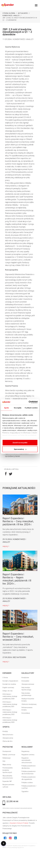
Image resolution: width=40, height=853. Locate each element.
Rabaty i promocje (9, 755)
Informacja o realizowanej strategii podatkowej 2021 (10, 704)
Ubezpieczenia (8, 738)
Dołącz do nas (8, 691)
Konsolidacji (26, 713)
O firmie (5, 677)
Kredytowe (25, 677)
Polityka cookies (27, 782)
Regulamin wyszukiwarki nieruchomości (27, 760)
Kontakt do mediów (9, 684)
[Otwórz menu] (36, 5)
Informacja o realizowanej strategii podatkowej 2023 (10, 720)
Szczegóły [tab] (17, 408)
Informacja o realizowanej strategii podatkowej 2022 (10, 712)
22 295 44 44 (12, 801)
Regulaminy (25, 751)
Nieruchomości (8, 735)
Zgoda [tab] (6, 408)
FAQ (4, 761)
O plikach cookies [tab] (31, 408)
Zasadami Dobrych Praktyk (19, 823)
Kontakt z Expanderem (10, 681)
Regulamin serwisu (28, 755)
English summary (8, 687)
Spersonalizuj (19, 449)
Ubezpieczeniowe (28, 684)
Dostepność (7, 751)
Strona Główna (9, 13)
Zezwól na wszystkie (20, 442)
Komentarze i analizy (11, 15)
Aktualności (23, 13)
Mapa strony (7, 764)
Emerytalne (25, 681)
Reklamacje (7, 758)
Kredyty (5, 731)
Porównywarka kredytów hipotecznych (8, 770)
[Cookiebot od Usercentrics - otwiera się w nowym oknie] (29, 402)
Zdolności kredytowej (29, 704)
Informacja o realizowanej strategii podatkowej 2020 (10, 696)
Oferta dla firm (7, 741)
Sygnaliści (25, 791)
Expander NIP (7, 781)
